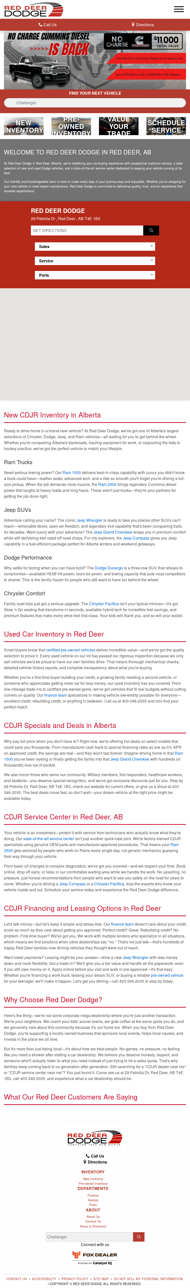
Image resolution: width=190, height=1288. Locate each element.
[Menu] (179, 9)
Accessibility (44, 1278)
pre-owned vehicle (167, 975)
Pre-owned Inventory (93, 1183)
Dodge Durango (109, 568)
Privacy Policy (75, 1278)
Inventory (93, 1172)
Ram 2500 (107, 484)
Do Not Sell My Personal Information (148, 1278)
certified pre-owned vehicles (70, 650)
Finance (93, 1195)
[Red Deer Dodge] (34, 9)
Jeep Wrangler (89, 520)
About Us (93, 1216)
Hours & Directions (93, 1226)
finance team (55, 695)
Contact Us (93, 1221)
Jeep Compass (136, 538)
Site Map (101, 1278)
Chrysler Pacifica (104, 603)
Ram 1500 (72, 472)
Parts (93, 1204)
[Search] (138, 1237)
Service (93, 1200)
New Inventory (93, 1178)
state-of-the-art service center (48, 838)
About (93, 1210)
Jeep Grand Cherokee (113, 532)
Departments (93, 1188)
